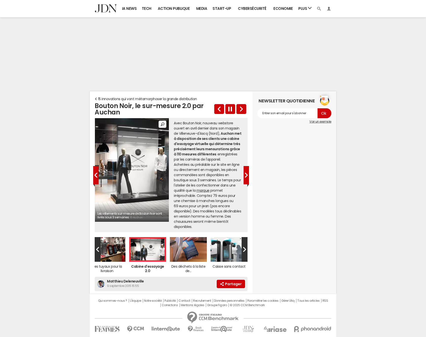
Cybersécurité (252, 8)
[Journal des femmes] (107, 329)
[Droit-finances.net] (196, 329)
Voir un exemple (320, 121)
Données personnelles (229, 300)
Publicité (170, 300)
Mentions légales (192, 305)
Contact (184, 300)
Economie (283, 8)
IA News (129, 8)
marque (203, 190)
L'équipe (135, 300)
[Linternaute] (166, 329)
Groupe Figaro (217, 305)
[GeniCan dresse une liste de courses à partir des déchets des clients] (241, 109)
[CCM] (135, 329)
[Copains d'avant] (222, 329)
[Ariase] (275, 329)
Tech (146, 8)
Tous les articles (308, 300)
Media (201, 8)
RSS (325, 300)
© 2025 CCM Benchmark (247, 305)
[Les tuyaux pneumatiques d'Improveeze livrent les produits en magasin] (219, 109)
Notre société (153, 300)
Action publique (174, 8)
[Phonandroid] (312, 329)
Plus (303, 8)
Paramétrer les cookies (262, 300)
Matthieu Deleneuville (125, 281)
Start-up (222, 8)
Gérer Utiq (288, 300)
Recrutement (202, 300)
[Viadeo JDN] (248, 329)
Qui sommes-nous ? (112, 300)
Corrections (170, 305)
